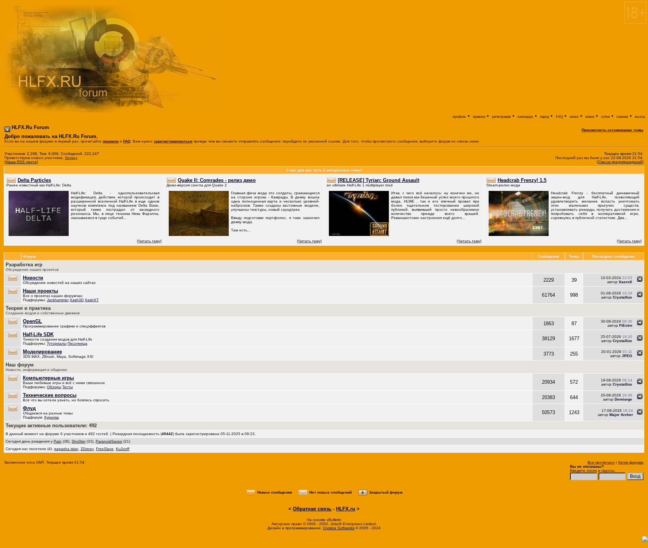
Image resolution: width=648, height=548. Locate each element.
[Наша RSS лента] (21, 162)
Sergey (71, 158)
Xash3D (77, 300)
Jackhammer (58, 300)
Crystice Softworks (338, 528)
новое (589, 116)
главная (622, 116)
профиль (459, 116)
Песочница (77, 343)
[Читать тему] (149, 241)
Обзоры (54, 387)
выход (640, 116)
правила (479, 116)
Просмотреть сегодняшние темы (613, 130)
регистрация (501, 116)
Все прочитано (601, 462)
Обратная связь (312, 509)
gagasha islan (66, 449)
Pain (58, 441)
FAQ (559, 116)
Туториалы (56, 343)
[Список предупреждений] (620, 162)
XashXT (92, 300)
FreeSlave (105, 449)
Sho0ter (79, 441)
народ (544, 116)
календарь (525, 116)
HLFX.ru (345, 509)
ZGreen (87, 449)
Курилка (51, 417)
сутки (605, 116)
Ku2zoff (122, 449)
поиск (574, 116)
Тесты (67, 387)
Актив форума (631, 462)
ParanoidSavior (109, 441)
